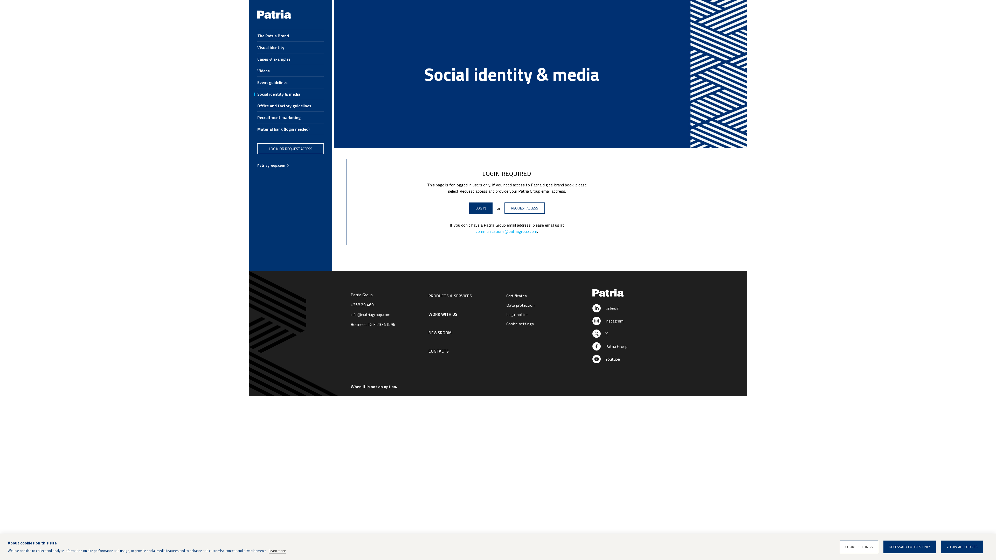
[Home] (623, 293)
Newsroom (440, 333)
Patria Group (616, 346)
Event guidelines (272, 82)
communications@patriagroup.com (506, 231)
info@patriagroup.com (370, 314)
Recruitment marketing (279, 117)
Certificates (516, 296)
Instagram (614, 321)
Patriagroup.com (271, 165)
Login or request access (290, 148)
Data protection (520, 305)
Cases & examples (273, 59)
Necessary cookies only (909, 546)
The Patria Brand (273, 36)
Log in (481, 208)
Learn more (277, 550)
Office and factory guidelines (284, 106)
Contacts (438, 351)
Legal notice (517, 314)
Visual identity (270, 47)
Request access (524, 208)
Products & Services (450, 296)
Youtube (612, 359)
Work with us (442, 314)
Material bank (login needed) (283, 129)
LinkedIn (612, 308)
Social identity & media (278, 94)
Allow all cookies (962, 546)
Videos (263, 71)
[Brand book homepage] (274, 17)
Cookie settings (520, 324)
